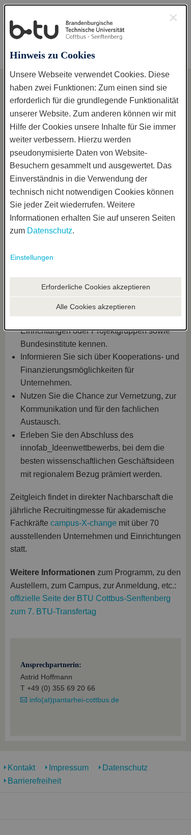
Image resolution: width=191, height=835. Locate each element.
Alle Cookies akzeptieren (95, 307)
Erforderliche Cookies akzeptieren (95, 287)
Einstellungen (31, 257)
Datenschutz (49, 230)
